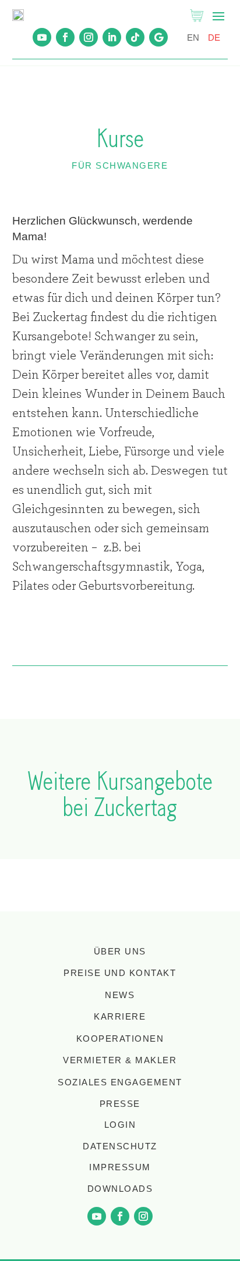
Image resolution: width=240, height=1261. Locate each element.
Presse (120, 1104)
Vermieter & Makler (120, 1060)
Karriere (120, 1016)
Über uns (120, 951)
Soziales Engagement (120, 1082)
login (120, 1125)
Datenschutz (120, 1146)
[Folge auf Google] (158, 37)
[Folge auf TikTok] (135, 37)
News (120, 995)
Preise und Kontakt (119, 973)
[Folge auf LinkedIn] (112, 37)
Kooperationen (120, 1038)
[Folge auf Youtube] (42, 37)
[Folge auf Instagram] (88, 37)
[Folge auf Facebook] (65, 37)
